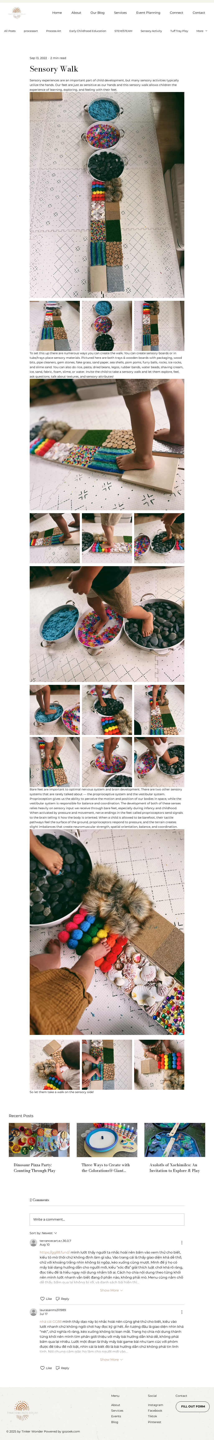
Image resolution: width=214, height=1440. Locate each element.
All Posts (9, 31)
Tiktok (152, 1416)
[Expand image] (55, 326)
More (199, 31)
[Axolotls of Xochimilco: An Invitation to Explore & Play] (174, 1140)
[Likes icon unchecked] (42, 1298)
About (115, 1405)
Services (117, 1410)
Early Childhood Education (87, 31)
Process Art (53, 31)
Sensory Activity (151, 31)
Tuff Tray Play (179, 31)
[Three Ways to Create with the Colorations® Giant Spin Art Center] (107, 1140)
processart (31, 31)
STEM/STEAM (123, 31)
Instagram (155, 1405)
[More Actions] (181, 1242)
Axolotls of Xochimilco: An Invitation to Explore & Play (174, 1167)
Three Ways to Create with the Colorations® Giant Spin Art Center (106, 1167)
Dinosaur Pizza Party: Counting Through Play (34, 1167)
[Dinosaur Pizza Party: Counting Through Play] (39, 1140)
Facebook (155, 1410)
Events (116, 1416)
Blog (114, 1422)
